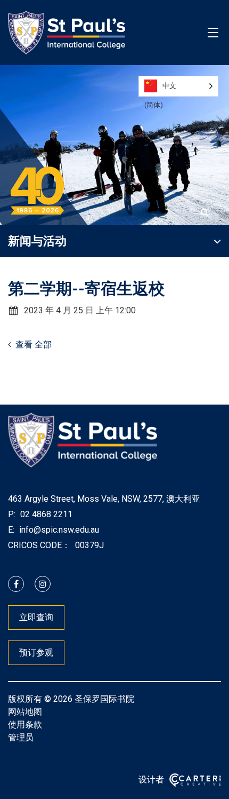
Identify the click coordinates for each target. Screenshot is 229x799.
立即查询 (36, 617)
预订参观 (36, 652)
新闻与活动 (37, 241)
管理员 (21, 737)
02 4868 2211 (45, 514)
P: (11, 514)
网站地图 (25, 712)
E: (11, 530)
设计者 (151, 779)
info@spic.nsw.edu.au (58, 530)
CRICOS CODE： (39, 545)
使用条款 (25, 724)
